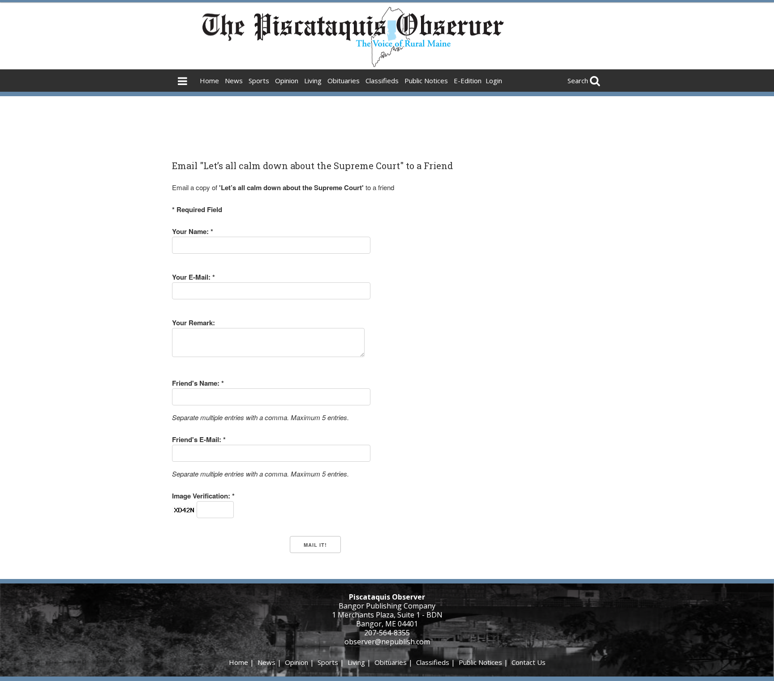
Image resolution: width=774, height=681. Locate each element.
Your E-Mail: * (193, 277)
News (234, 80)
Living (313, 80)
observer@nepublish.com (387, 641)
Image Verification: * (203, 496)
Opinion (286, 80)
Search (578, 80)
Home (209, 80)
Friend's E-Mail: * (199, 439)
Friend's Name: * (198, 383)
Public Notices (426, 80)
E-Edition (468, 80)
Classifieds (382, 80)
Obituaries (343, 80)
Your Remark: (193, 323)
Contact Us (529, 662)
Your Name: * (192, 231)
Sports (259, 80)
